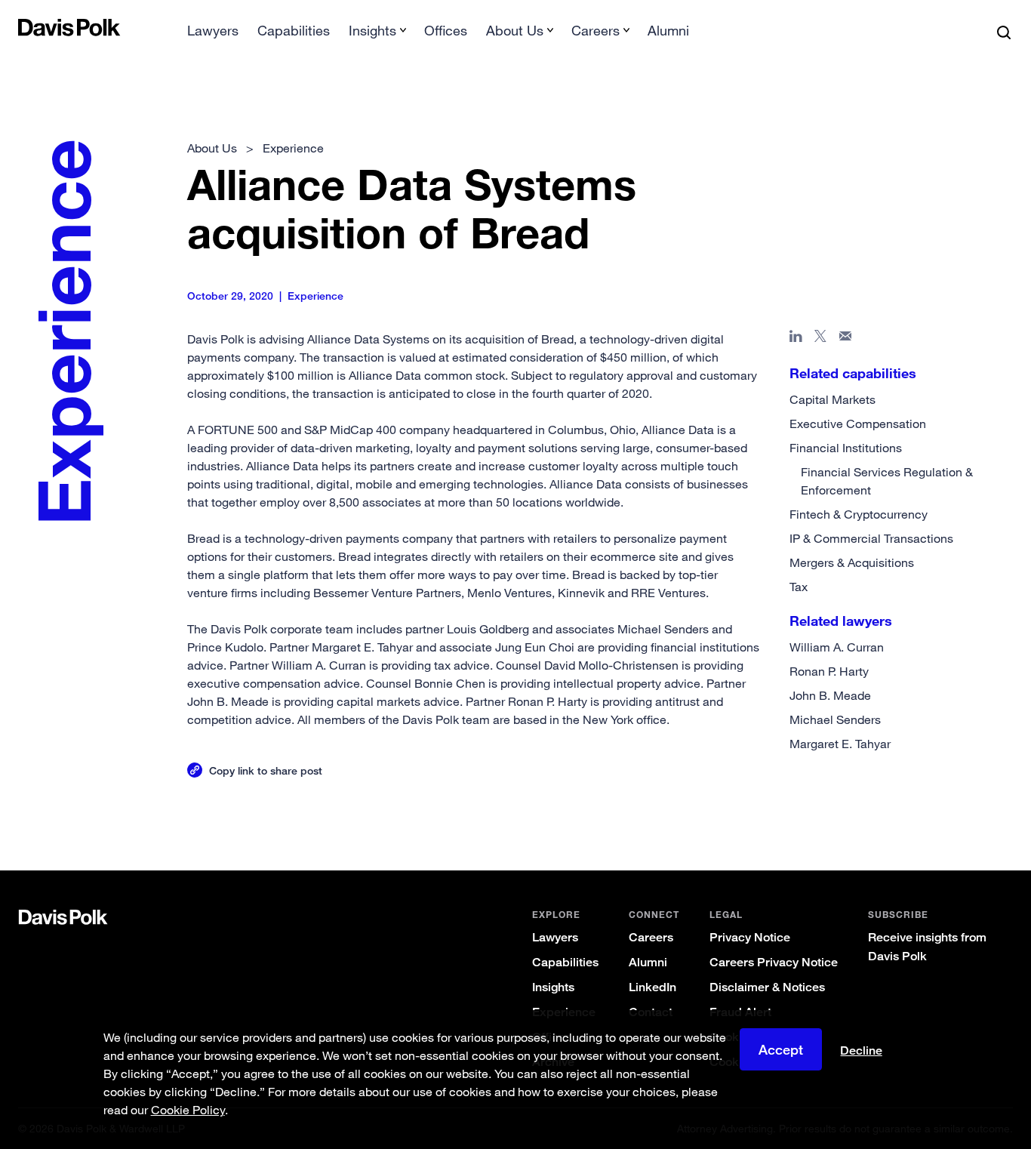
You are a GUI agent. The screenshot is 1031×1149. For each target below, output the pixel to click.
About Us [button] (514, 30)
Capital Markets (832, 399)
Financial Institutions (845, 447)
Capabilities (293, 30)
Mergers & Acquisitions (851, 562)
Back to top (946, 809)
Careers (651, 937)
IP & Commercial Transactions (871, 538)
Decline (861, 1051)
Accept (781, 1049)
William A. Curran (836, 647)
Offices (445, 30)
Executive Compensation (857, 423)
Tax (798, 586)
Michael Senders (835, 719)
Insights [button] (372, 30)
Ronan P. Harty (829, 671)
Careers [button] (595, 30)
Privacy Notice (749, 937)
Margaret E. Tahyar (840, 743)
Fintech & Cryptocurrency (858, 514)
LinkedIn (652, 987)
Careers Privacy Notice (773, 962)
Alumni (668, 30)
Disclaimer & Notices (767, 987)
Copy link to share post (265, 770)
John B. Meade (830, 695)
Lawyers (213, 30)
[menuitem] (213, 35)
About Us (212, 148)
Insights (553, 987)
